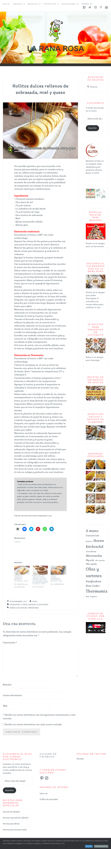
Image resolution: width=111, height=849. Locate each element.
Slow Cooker (93, 585)
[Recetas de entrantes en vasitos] (95, 400)
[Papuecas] (90, 510)
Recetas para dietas (11, 824)
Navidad (32, 604)
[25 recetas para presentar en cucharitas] (90, 499)
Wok (87, 596)
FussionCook (92, 535)
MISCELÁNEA (69, 4)
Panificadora (93, 581)
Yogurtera (93, 596)
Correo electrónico (12, 695)
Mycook (90, 560)
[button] (90, 193)
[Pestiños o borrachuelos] (100, 510)
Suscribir (92, 128)
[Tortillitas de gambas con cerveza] (90, 476)
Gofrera (89, 541)
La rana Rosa (55, 48)
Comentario (10, 642)
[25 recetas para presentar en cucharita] (95, 352)
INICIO (6, 4)
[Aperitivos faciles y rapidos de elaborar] (95, 439)
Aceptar (89, 846)
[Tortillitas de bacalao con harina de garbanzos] (100, 465)
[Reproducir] (89, 630)
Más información (101, 846)
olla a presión (100, 560)
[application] (95, 627)
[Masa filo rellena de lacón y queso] (90, 487)
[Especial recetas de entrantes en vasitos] (100, 476)
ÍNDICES (17, 4)
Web (5, 706)
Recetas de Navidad (11, 812)
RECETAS (33, 4)
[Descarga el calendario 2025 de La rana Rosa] (95, 288)
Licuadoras (91, 551)
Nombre (7, 684)
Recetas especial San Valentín (15, 818)
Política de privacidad (49, 799)
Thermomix (33, 608)
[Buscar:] (95, 87)
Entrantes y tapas (18, 604)
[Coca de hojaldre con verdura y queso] (100, 487)
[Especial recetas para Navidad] (95, 239)
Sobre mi (87, 4)
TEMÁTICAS (50, 4)
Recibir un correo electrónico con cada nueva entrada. (33, 724)
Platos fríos (42, 604)
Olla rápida (91, 564)
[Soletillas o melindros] (22, 570)
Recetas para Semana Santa (15, 830)
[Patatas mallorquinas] (58, 570)
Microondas (94, 556)
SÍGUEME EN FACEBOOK (48, 755)
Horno (13, 608)
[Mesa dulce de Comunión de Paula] (100, 499)
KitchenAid (22, 608)
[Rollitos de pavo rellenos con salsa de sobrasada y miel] (40, 570)
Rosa (34, 601)
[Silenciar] (102, 630)
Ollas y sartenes (94, 572)
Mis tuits (80, 759)
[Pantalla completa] (104, 630)
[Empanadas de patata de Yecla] (90, 465)
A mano (92, 531)
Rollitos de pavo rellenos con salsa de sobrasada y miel (40, 578)
